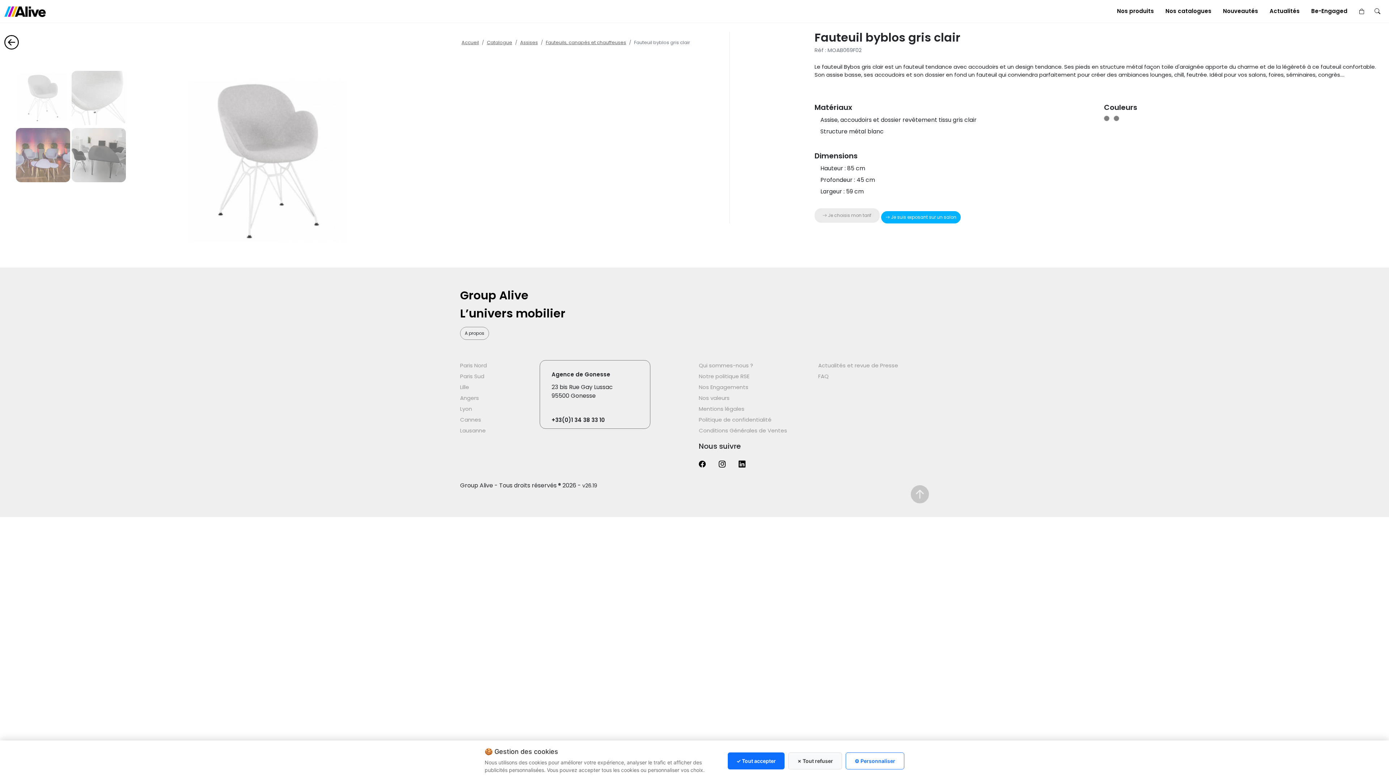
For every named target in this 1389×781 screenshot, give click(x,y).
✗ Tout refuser (815, 761)
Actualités (1285, 11)
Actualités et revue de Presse (858, 365)
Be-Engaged (1329, 11)
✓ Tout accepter (756, 761)
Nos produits (1135, 11)
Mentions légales (721, 409)
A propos (474, 333)
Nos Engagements (723, 387)
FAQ (823, 376)
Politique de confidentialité (735, 419)
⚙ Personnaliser (875, 761)
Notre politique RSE (724, 376)
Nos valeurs (714, 398)
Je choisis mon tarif (849, 215)
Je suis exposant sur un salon (923, 217)
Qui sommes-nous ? (726, 365)
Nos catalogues (1188, 11)
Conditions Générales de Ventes (743, 430)
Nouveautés (1240, 11)
